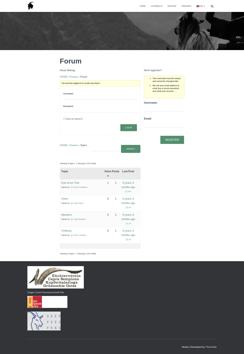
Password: (68, 106)
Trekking (186, 6)
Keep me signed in (74, 119)
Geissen (171, 6)
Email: (148, 118)
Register (172, 139)
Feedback (83, 187)
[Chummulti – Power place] (30, 6)
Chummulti (157, 6)
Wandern (66, 214)
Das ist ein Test (70, 182)
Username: (68, 94)
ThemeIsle (211, 347)
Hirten (64, 198)
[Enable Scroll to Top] (237, 347)
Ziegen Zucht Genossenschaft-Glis (45, 292)
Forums (74, 76)
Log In (128, 128)
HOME (143, 6)
